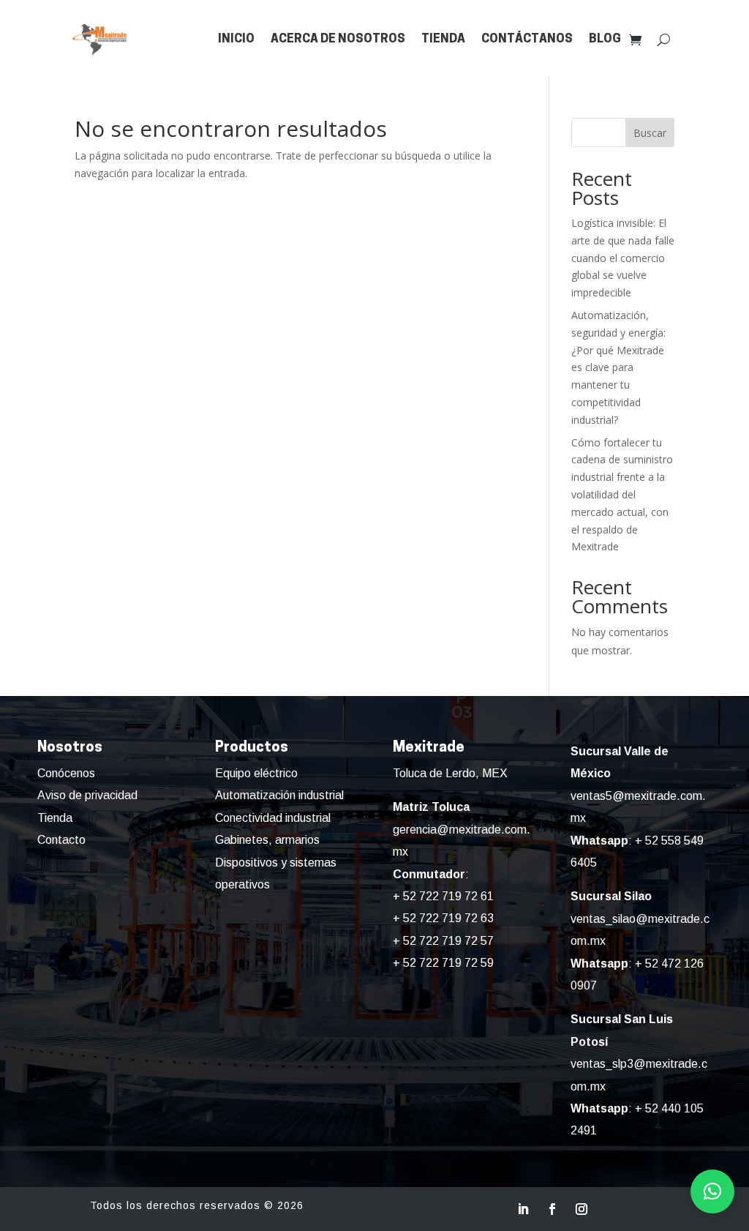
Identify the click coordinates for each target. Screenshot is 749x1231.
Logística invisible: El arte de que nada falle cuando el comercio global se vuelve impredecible (622, 257)
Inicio (236, 39)
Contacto (61, 840)
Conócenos (66, 773)
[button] (712, 1191)
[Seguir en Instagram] (581, 1209)
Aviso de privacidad (87, 795)
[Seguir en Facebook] (552, 1209)
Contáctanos (527, 39)
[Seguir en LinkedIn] (523, 1209)
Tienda (443, 39)
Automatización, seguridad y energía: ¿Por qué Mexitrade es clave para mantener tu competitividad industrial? (618, 367)
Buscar (649, 133)
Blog (605, 39)
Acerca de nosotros (338, 39)
